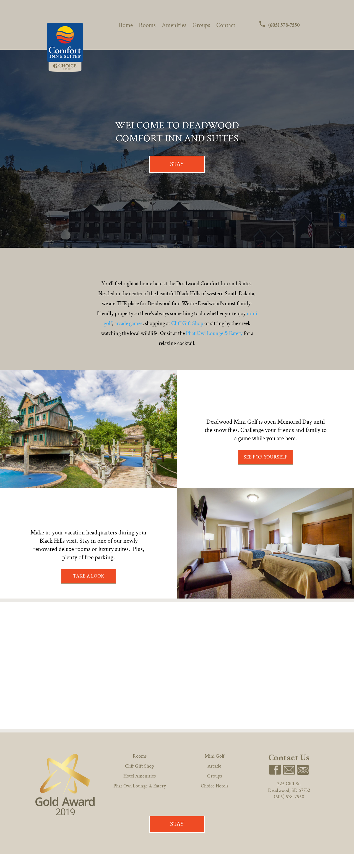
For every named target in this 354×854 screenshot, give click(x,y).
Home (125, 26)
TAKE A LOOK (88, 576)
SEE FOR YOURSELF (266, 457)
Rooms (147, 26)
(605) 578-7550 (283, 25)
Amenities (174, 26)
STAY (177, 164)
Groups (201, 26)
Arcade (214, 766)
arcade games (128, 323)
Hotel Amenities (139, 776)
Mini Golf (214, 756)
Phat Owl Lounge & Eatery (214, 333)
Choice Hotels (214, 786)
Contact (225, 26)
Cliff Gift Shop (187, 323)
